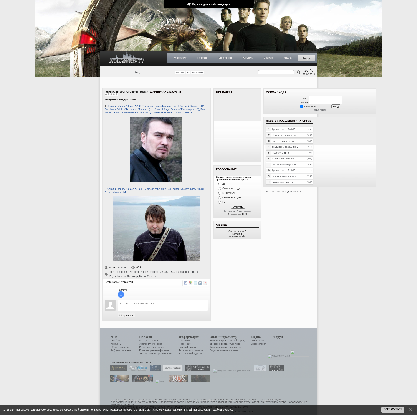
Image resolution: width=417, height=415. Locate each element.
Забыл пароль (320, 110)
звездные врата (188, 271)
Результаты (229, 211)
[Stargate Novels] (196, 370)
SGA (148, 340)
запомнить (310, 106)
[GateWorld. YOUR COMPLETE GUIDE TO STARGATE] (137, 370)
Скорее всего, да (231, 188)
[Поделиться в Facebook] (185, 283)
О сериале (180, 57)
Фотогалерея (258, 340)
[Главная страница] (127, 58)
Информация (189, 337)
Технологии (185, 350)
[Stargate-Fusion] (275, 370)
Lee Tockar (122, 271)
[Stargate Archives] (171, 370)
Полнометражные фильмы (154, 350)
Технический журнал (190, 353)
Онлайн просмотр (223, 337)
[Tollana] (159, 381)
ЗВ (161, 271)
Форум (306, 58)
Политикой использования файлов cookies (205, 409)
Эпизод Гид (225, 57)
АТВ (114, 337)
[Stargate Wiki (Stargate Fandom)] (231, 370)
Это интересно (147, 353)
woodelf (122, 267)
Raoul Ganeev (147, 276)
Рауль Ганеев (117, 276)
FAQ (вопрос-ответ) (122, 350)
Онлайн (268, 57)
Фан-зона (157, 343)
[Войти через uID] (121, 294)
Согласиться (393, 409)
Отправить (126, 315)
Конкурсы (116, 343)
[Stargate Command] (117, 370)
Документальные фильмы (224, 350)
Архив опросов (244, 211)
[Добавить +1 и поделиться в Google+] (190, 283)
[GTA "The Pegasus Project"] (199, 381)
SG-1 (174, 271)
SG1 (167, 271)
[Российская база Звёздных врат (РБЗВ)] (141, 381)
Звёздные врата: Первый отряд (227, 340)
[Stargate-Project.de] (259, 370)
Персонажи (185, 343)
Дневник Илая (164, 353)
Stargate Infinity (139, 271)
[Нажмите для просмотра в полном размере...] (156, 260)
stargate (154, 271)
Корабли (198, 350)
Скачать (248, 57)
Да (223, 183)
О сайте (115, 340)
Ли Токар (132, 276)
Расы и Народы (187, 347)
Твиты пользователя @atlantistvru (282, 191)
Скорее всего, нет (232, 197)
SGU (156, 340)
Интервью (144, 347)
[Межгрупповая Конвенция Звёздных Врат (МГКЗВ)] (118, 381)
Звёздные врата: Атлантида (225, 343)
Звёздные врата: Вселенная (225, 347)
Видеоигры (158, 347)
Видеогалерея (258, 343)
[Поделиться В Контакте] (200, 283)
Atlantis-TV (145, 343)
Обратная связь (120, 347)
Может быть (229, 193)
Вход (137, 72)
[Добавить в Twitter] (195, 283)
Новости (202, 57)
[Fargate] (177, 381)
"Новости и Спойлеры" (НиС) (126, 91)
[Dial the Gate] (154, 370)
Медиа (287, 57)
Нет (224, 202)
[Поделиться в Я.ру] (205, 283)
